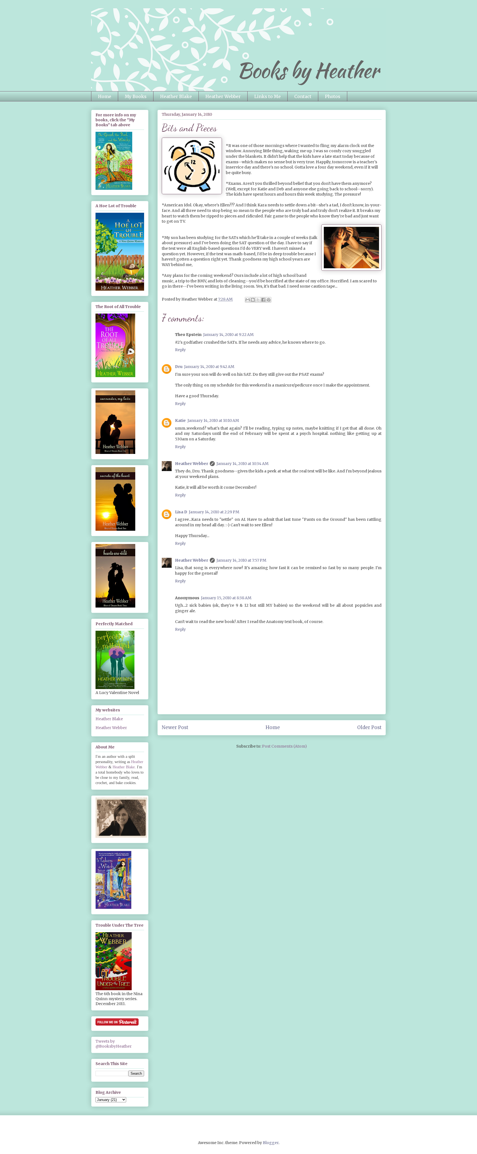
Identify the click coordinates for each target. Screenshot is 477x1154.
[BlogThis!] (253, 300)
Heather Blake (176, 96)
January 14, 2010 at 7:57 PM (241, 560)
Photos (332, 96)
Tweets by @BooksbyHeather (114, 1044)
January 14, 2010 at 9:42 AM (209, 366)
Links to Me (267, 96)
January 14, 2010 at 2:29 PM (214, 511)
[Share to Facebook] (263, 300)
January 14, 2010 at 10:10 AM (213, 420)
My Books (136, 96)
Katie (180, 420)
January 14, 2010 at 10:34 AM (242, 463)
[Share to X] (258, 300)
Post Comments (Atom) (284, 746)
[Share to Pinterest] (268, 300)
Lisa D (181, 511)
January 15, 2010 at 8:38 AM (226, 597)
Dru (178, 366)
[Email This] (247, 300)
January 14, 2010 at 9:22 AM (228, 334)
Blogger (271, 1142)
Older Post (369, 727)
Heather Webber (223, 96)
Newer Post (175, 727)
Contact (302, 96)
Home (104, 96)
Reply (180, 349)
